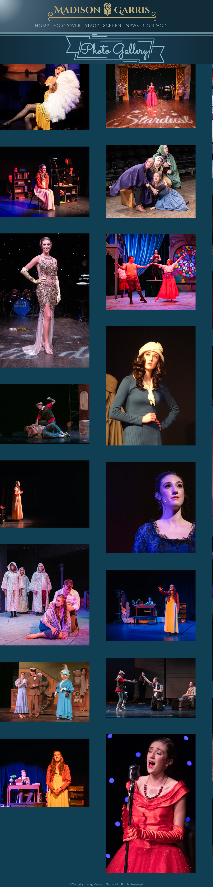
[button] (92, 26)
